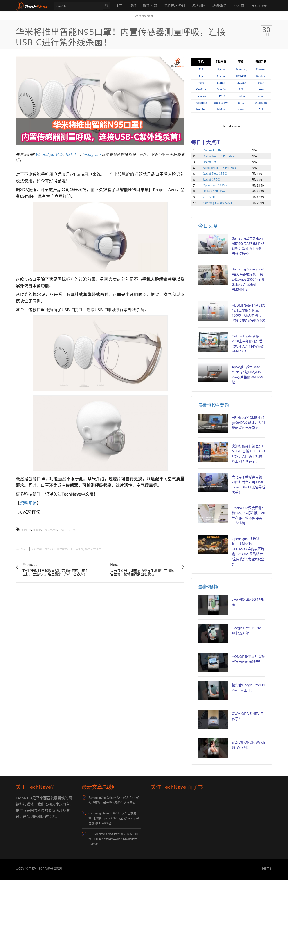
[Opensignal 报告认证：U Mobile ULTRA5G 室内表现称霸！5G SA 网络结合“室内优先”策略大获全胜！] (213, 544)
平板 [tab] (240, 61)
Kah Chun (21, 549)
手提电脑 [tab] (220, 61)
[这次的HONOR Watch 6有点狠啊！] (213, 748)
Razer (241, 109)
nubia (260, 96)
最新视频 (208, 586)
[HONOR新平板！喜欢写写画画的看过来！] (213, 662)
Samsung (241, 69)
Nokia (241, 96)
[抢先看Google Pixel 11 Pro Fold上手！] (213, 690)
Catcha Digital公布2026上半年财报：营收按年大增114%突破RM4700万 (248, 344)
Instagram (91, 154)
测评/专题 (150, 5)
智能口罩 (26, 529)
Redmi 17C (210, 162)
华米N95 (71, 529)
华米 (61, 529)
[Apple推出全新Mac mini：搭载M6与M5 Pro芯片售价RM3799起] (213, 372)
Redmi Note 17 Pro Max (218, 156)
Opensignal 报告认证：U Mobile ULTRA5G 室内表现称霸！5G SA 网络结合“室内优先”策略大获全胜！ (248, 551)
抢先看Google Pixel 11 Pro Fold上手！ (248, 687)
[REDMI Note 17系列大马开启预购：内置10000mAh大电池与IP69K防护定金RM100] (213, 311)
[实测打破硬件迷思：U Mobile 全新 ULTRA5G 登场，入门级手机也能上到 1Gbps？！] (213, 452)
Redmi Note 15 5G (215, 173)
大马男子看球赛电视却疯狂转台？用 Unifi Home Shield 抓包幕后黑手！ (248, 484)
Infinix (221, 82)
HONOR (241, 76)
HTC (241, 102)
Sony (261, 82)
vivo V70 (209, 197)
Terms (266, 868)
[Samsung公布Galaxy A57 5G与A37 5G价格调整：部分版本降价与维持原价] (213, 244)
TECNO (241, 82)
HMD (221, 96)
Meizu (221, 109)
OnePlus (201, 89)
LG (241, 89)
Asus (261, 89)
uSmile (37, 529)
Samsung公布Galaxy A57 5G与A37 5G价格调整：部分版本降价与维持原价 (248, 246)
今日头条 (208, 225)
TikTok (70, 154)
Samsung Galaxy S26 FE (219, 203)
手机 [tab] (201, 61)
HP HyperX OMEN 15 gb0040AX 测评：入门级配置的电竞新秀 (248, 422)
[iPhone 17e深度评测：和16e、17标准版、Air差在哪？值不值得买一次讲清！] (213, 513)
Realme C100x (212, 150)
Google (221, 89)
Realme (261, 76)
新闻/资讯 (219, 5)
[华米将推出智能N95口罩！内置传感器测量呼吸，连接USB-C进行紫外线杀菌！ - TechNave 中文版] (33, 5)
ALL (201, 69)
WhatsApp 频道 (49, 154)
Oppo (201, 76)
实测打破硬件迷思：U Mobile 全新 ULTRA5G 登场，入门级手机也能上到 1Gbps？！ (248, 454)
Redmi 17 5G (211, 179)
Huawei (261, 69)
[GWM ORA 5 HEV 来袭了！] (213, 719)
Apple (221, 69)
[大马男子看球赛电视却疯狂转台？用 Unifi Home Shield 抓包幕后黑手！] (213, 482)
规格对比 (198, 5)
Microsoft (261, 102)
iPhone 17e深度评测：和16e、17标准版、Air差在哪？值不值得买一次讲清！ (248, 515)
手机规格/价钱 (174, 5)
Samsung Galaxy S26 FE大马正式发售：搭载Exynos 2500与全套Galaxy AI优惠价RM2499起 (248, 279)
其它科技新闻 (64, 549)
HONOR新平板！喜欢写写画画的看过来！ (248, 659)
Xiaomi (221, 76)
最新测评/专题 (213, 404)
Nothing (201, 109)
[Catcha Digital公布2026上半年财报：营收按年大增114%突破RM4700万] (213, 342)
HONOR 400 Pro (214, 191)
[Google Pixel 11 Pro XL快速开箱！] (213, 633)
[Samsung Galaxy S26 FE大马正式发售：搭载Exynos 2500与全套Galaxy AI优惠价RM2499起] (213, 275)
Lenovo (201, 96)
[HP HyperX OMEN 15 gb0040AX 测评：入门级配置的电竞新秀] (213, 423)
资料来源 (28, 503)
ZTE (261, 109)
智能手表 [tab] (260, 61)
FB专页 (238, 5)
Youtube (259, 5)
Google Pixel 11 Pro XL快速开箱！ (246, 630)
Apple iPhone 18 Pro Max (219, 167)
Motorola (201, 102)
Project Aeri (50, 529)
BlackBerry (221, 102)
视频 (132, 5)
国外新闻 (50, 549)
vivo (201, 82)
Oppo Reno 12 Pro (215, 185)
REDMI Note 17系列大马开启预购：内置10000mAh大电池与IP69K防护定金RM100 (248, 313)
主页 (119, 5)
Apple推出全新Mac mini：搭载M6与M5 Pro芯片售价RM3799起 (247, 374)
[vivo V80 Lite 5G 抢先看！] (213, 605)
